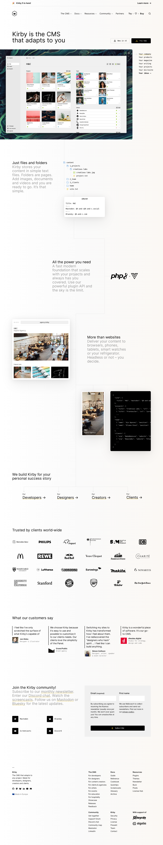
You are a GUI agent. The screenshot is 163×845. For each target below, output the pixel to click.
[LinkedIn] (24, 789)
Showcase (92, 800)
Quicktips (114, 785)
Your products (145, 57)
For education (94, 794)
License (114, 822)
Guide (113, 775)
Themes (136, 778)
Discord (58, 731)
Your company (145, 54)
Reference (115, 778)
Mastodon (65, 699)
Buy (142, 13)
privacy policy (128, 712)
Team (113, 828)
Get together (93, 816)
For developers (94, 775)
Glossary (114, 791)
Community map (95, 825)
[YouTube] (27, 789)
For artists (92, 788)
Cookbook (115, 782)
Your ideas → (145, 73)
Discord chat (39, 695)
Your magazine (145, 60)
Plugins (136, 775)
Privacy (114, 819)
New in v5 (122, 41)
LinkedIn (92, 831)
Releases (92, 803)
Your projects (145, 67)
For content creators (96, 782)
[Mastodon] (17, 789)
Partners (120, 13)
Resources (89, 13)
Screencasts (25, 731)
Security (114, 816)
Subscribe (119, 728)
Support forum (94, 819)
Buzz (135, 785)
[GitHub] (13, 789)
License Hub (138, 791)
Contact (114, 831)
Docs (76, 13)
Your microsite (146, 70)
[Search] (149, 13)
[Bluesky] (20, 789)
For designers (94, 778)
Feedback (92, 806)
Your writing (145, 64)
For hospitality (94, 797)
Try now (143, 41)
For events (92, 791)
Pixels (135, 788)
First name (124, 693)
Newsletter (137, 782)
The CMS (65, 13)
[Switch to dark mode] (128, 53)
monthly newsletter (57, 691)
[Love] (136, 13)
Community (105, 13)
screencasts (22, 699)
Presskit (114, 825)
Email (97, 693)
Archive (114, 794)
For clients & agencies (97, 785)
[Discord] (31, 789)
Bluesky (18, 703)
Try (130, 13)
